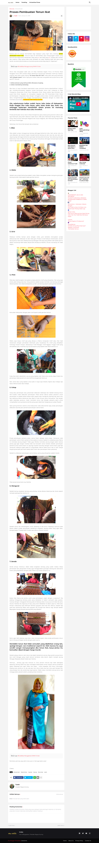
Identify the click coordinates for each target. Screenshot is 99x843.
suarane (70, 219)
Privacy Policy (79, 840)
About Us (70, 840)
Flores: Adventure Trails (72, 163)
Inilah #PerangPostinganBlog (84, 130)
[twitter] (83, 833)
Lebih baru (12, 825)
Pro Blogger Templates (14, 840)
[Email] (37, 777)
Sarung (35, 772)
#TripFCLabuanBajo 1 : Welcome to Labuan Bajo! (84, 179)
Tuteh (17, 784)
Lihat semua (59, 794)
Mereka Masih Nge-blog (72, 129)
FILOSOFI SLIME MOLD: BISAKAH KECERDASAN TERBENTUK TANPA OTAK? (77, 199)
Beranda (12, 9)
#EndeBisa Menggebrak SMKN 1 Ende (29, 756)
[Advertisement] (79, 18)
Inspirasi (30, 772)
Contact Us (88, 840)
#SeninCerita (24, 772)
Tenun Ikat (40, 772)
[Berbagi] (61, 16)
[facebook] (79, 833)
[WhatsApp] (34, 777)
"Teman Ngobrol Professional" (76, 221)
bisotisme (24, 840)
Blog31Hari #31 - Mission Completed (83, 147)
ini (38, 57)
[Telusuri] (89, 2)
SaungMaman (71, 224)
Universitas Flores (34, 2)
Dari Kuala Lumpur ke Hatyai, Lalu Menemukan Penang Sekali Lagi (77, 207)
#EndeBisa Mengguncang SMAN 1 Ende (29, 66)
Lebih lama (60, 825)
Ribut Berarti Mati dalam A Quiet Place (71, 147)
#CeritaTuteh (19, 9)
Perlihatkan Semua (73, 229)
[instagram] (89, 833)
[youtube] (86, 833)
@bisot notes (71, 212)
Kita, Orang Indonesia (82, 163)
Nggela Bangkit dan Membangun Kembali (73, 179)
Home (17, 2)
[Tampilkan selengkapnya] (41, 777)
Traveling (24, 2)
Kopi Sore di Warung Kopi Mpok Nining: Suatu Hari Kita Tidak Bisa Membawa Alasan (78, 215)
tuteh (45, 772)
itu (49, 57)
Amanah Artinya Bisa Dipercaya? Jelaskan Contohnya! (77, 226)
